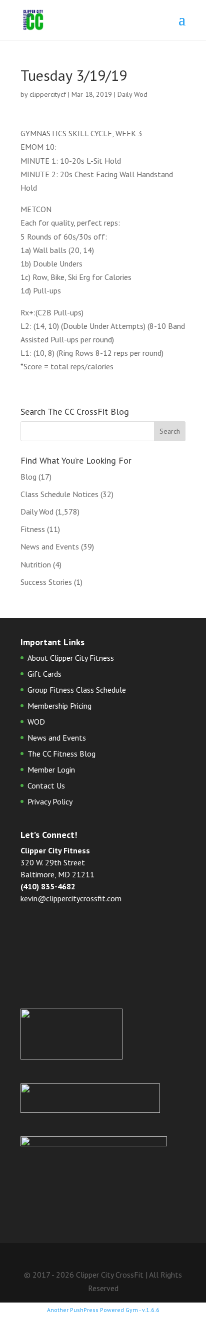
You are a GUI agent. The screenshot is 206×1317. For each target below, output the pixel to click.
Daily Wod (133, 94)
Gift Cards (45, 674)
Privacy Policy (50, 801)
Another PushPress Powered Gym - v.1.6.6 (103, 1310)
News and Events (49, 546)
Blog (28, 477)
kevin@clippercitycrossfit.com (71, 898)
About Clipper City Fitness (71, 658)
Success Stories (46, 582)
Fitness (32, 529)
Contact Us (46, 785)
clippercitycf (48, 94)
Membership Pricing (60, 706)
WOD (36, 722)
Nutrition (35, 564)
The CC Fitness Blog (62, 754)
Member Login (51, 770)
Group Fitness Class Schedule (77, 690)
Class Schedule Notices (59, 494)
